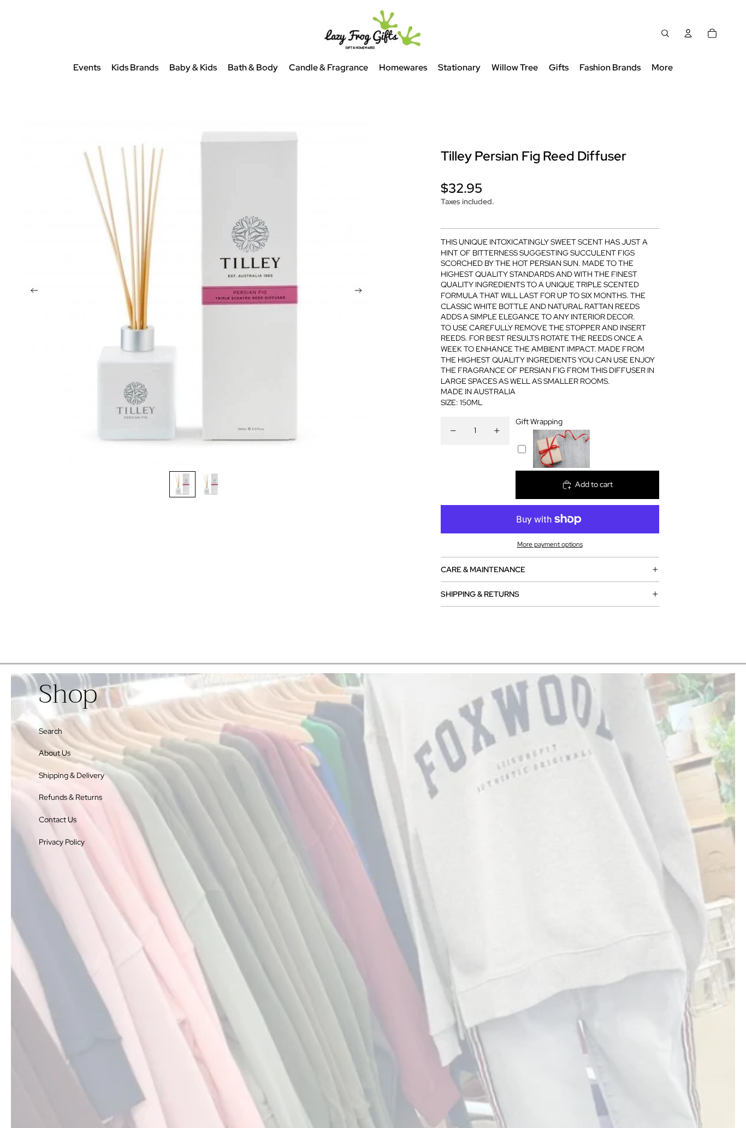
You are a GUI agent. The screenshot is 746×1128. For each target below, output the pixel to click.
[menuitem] (662, 68)
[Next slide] (362, 292)
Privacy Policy (62, 842)
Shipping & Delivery (71, 775)
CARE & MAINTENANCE (483, 569)
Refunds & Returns (70, 797)
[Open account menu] (688, 33)
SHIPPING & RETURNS (480, 594)
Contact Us (57, 819)
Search (50, 731)
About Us (54, 753)
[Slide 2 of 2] (211, 484)
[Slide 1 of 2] (182, 484)
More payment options (550, 544)
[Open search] (665, 33)
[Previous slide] (31, 292)
